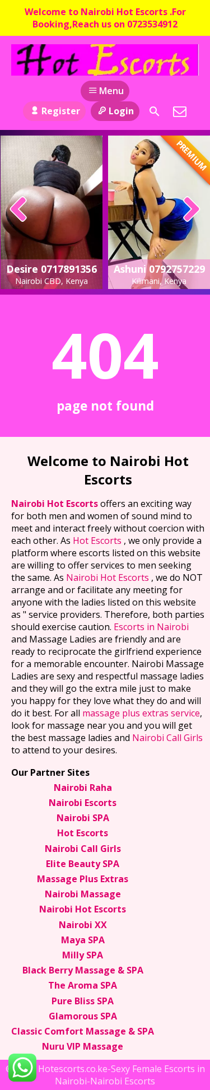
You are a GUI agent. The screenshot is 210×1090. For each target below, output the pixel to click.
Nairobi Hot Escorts (55, 503)
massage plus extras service (141, 713)
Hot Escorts (98, 540)
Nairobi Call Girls (167, 738)
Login (121, 111)
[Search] (154, 111)
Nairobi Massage (83, 894)
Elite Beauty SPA (82, 864)
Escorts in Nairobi (151, 627)
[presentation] (19, 210)
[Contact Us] (180, 111)
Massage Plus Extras (82, 879)
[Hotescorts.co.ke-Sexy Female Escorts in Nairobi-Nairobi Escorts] (105, 60)
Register (60, 111)
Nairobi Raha (83, 787)
